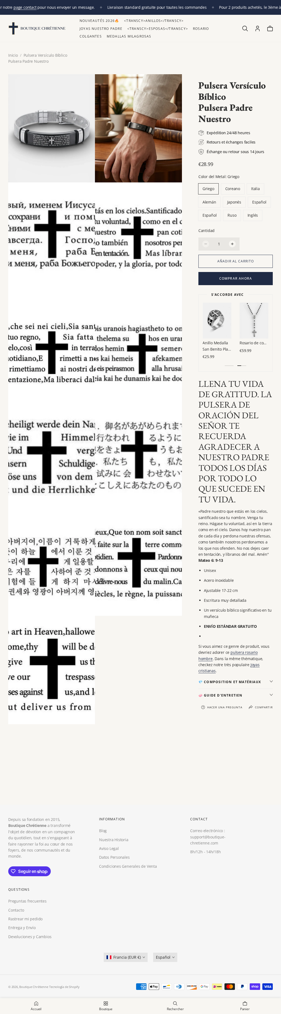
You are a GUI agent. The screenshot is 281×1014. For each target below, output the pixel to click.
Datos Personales (114, 857)
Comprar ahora (235, 278)
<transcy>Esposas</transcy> (157, 28)
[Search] (245, 28)
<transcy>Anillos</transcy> (154, 20)
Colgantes (91, 36)
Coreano (232, 188)
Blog (103, 830)
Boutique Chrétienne (33, 987)
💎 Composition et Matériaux (229, 682)
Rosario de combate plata (254, 342)
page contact (24, 7)
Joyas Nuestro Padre (101, 28)
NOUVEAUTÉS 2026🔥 (99, 20)
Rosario (201, 28)
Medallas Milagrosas (129, 36)
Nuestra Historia (113, 839)
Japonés (234, 202)
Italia (255, 188)
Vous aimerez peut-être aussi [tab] (140, 768)
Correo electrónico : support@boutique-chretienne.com (207, 837)
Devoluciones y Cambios (29, 936)
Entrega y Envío (22, 927)
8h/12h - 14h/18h (205, 851)
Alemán (209, 202)
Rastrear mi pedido (25, 918)
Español (259, 202)
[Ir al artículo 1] (229, 365)
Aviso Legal (109, 848)
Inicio (13, 55)
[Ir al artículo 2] (241, 365)
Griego (208, 188)
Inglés (253, 215)
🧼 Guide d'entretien (220, 695)
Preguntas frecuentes (27, 901)
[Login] (257, 28)
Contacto (16, 910)
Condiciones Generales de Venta (128, 866)
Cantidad (206, 230)
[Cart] (270, 28)
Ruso (231, 215)
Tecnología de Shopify (64, 987)
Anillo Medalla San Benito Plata (217, 345)
